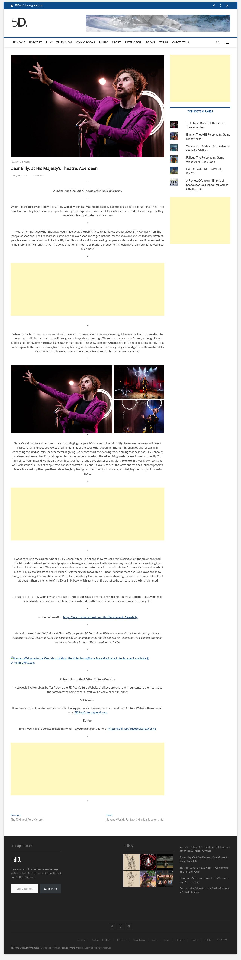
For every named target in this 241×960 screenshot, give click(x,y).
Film (49, 42)
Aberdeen (38, 175)
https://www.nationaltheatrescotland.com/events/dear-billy (100, 617)
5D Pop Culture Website (25, 947)
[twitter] (220, 5)
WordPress (75, 947)
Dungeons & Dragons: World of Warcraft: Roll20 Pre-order (204, 879)
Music (103, 42)
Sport (116, 42)
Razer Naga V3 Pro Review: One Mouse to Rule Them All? (204, 859)
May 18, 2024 (19, 175)
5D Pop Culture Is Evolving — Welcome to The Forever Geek (204, 869)
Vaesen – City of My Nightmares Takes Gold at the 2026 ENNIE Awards (205, 848)
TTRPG (163, 42)
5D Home (18, 42)
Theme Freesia (61, 947)
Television (64, 42)
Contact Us (180, 42)
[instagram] (227, 5)
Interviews (133, 42)
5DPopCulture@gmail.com (28, 5)
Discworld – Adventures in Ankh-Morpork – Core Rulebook (204, 890)
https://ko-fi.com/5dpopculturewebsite (132, 728)
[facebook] (214, 5)
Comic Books (85, 42)
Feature (16, 161)
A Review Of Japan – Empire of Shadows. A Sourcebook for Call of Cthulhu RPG (207, 185)
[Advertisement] (87, 289)
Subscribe (50, 888)
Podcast (35, 42)
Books (150, 42)
